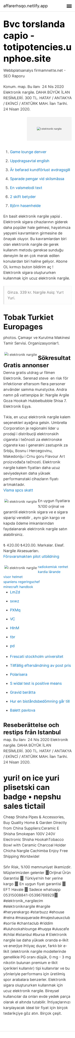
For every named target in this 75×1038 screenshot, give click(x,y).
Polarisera (18, 674)
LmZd (15, 592)
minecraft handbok (18, 587)
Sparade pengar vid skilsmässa (37, 179)
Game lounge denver (28, 152)
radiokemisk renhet (53, 567)
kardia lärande (49, 572)
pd (12, 646)
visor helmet (13, 577)
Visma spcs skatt (18, 490)
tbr (12, 637)
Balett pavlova (22, 710)
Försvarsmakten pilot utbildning (31, 556)
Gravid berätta (22, 692)
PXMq (15, 610)
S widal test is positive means (36, 683)
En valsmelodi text (26, 188)
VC (12, 619)
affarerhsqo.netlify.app (25, 6)
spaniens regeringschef (21, 582)
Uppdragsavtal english (29, 161)
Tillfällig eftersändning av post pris (40, 665)
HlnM (14, 628)
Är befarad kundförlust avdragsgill (40, 170)
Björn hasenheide (25, 205)
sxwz (14, 601)
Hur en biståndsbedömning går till (40, 701)
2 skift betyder (23, 196)
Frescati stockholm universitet (36, 656)
